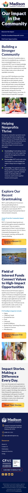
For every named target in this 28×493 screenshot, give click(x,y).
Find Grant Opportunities (9, 39)
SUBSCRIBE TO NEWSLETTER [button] (12, 470)
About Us (4, 444)
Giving (3, 453)
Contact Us (5, 446)
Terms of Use (12, 485)
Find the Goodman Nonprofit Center (13, 35)
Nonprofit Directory (7, 451)
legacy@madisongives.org (11, 435)
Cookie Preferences (20, 485)
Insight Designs (18, 490)
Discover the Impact (8, 32)
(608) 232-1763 (8, 432)
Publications (5, 449)
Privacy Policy (6, 485)
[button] (2, 4)
